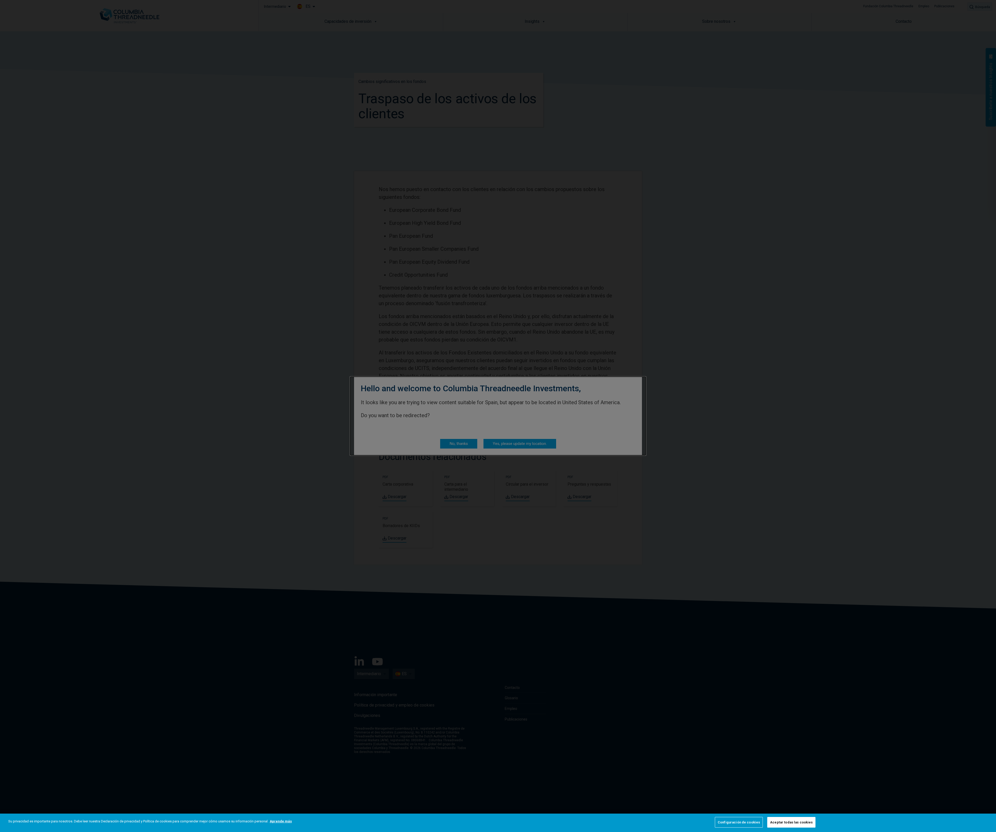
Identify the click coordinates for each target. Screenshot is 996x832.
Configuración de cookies (739, 822)
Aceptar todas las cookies (791, 822)
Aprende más (281, 821)
